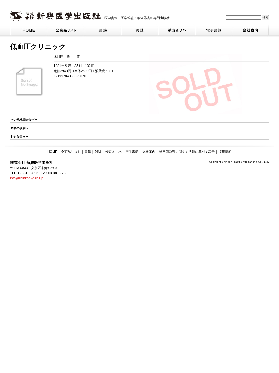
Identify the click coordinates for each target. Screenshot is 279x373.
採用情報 (225, 152)
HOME (52, 152)
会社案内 (148, 152)
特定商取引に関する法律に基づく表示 (187, 152)
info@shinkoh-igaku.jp (26, 178)
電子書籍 (131, 152)
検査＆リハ (113, 152)
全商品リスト (71, 152)
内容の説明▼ (20, 128)
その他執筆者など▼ (24, 119)
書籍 (87, 152)
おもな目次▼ (20, 136)
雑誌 (98, 152)
